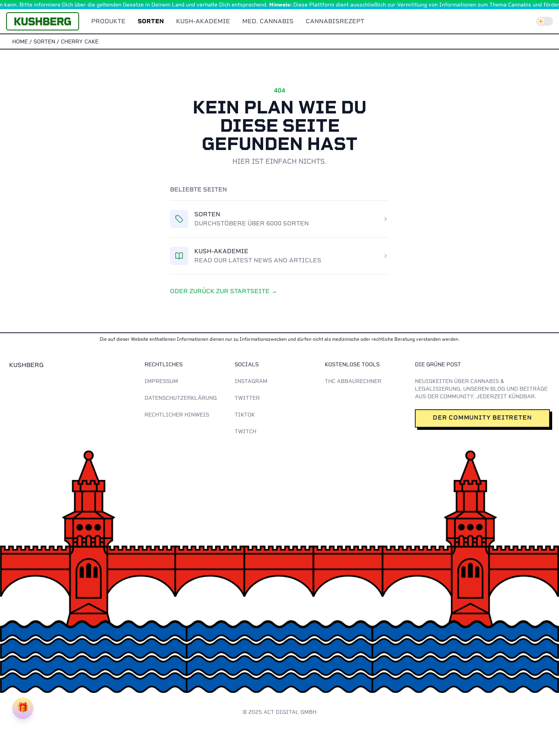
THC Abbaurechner (353, 381)
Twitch (245, 431)
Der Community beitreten (482, 417)
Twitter (247, 398)
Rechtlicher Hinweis (177, 415)
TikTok (245, 415)
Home (20, 41)
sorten (44, 41)
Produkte (108, 21)
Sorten (151, 21)
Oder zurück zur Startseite (223, 291)
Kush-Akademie (203, 21)
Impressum (161, 381)
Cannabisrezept (335, 21)
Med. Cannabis (268, 21)
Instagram (251, 381)
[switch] (544, 21)
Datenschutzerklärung (181, 398)
